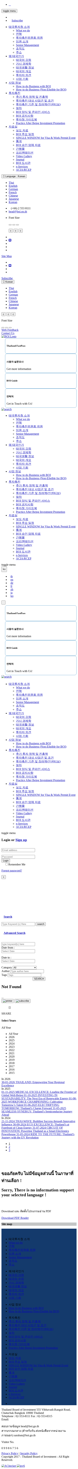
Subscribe (17, 20)
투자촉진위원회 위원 (29, 37)
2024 (12, 1043)
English (13, 185)
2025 (12, 1040)
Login (6, 860)
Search (8, 916)
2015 (12, 1072)
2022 (12, 1050)
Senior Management (27, 45)
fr (11, 586)
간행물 (20, 148)
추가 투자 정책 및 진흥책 (32, 96)
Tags (4, 974)
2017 (12, 1066)
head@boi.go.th (18, 211)
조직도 (20, 48)
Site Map (6, 256)
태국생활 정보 (25, 67)
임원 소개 (22, 41)
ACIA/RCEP (23, 169)
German (13, 189)
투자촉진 (14, 93)
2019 (12, 1059)
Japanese (14, 198)
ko (12, 595)
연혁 (19, 33)
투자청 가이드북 (26, 119)
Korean (13, 202)
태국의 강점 (23, 59)
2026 (12, 1037)
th (12, 576)
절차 (19, 108)
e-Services (22, 166)
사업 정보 (15, 82)
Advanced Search (14, 932)
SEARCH (39, 978)
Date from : (8, 947)
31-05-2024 (37, 1136)
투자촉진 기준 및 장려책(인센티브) (38, 104)
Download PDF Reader (15, 1217)
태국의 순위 (16, 1278)
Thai (11, 182)
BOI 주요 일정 (25, 134)
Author (5, 971)
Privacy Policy (9, 1453)
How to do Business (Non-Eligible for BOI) (41, 89)
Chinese (13, 195)
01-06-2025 (30, 1106)
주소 (19, 52)
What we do (23, 30)
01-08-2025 (39, 1101)
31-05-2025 (36, 1111)
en (12, 579)
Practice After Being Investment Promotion (40, 123)
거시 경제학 (23, 63)
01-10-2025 (34, 1097)
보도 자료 (22, 130)
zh (12, 589)
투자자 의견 (23, 75)
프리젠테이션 (24, 152)
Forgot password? (11, 870)
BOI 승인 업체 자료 (28, 145)
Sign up (21, 840)
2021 (12, 1053)
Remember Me (16, 864)
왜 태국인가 (16, 56)
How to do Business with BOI (33, 86)
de (12, 582)
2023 (12, 1046)
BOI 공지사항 (24, 115)
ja (12, 592)
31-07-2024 (35, 1131)
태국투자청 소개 (19, 26)
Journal (20, 159)
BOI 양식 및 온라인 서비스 (33, 111)
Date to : (6, 957)
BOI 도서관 (23, 162)
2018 (12, 1063)
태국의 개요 (23, 71)
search (40, 924)
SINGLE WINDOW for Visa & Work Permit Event (45, 137)
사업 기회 (22, 78)
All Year (13, 1033)
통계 (19, 141)
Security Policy (29, 1453)
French (13, 192)
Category (6, 967)
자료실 (13, 126)
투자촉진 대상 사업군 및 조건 (35, 100)
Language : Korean (15, 176)
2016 (12, 1069)
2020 (12, 1056)
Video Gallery (24, 156)
